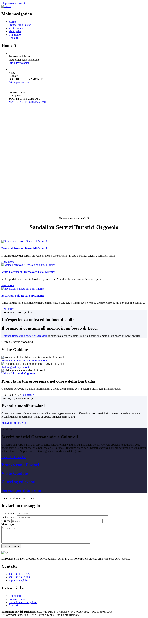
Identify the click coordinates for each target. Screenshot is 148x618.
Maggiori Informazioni (14, 422)
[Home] (6, 6)
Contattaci (29, 394)
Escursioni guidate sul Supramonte (22, 295)
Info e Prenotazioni (19, 62)
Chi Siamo (15, 34)
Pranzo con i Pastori (20, 24)
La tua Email (8, 517)
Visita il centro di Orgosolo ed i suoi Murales (28, 271)
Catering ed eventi (18, 481)
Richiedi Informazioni (13, 457)
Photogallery (16, 31)
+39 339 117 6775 (19, 573)
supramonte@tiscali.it (21, 580)
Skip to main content (13, 3)
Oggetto (6, 520)
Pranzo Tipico (17, 599)
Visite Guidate (17, 28)
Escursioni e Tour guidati (23, 602)
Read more (7, 261)
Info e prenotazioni (19, 82)
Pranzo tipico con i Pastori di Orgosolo (24, 248)
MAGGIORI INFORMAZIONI (27, 101)
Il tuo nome (7, 513)
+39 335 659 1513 (19, 577)
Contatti (13, 37)
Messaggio (7, 524)
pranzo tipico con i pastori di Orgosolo (25, 335)
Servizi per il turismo (21, 490)
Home (12, 21)
